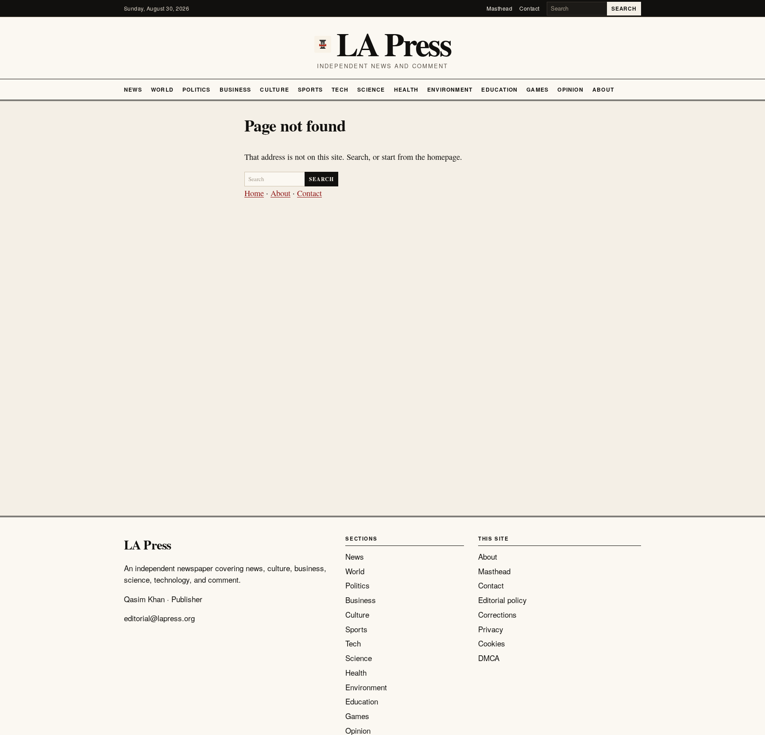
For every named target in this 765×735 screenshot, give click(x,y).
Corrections (497, 614)
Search (623, 8)
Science (371, 89)
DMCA (488, 657)
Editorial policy (502, 599)
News (133, 89)
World (162, 89)
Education (499, 89)
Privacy (490, 628)
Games (537, 89)
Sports (310, 89)
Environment (449, 89)
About (603, 89)
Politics (196, 89)
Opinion (570, 89)
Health (406, 89)
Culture (274, 89)
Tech (340, 89)
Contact (529, 8)
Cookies (491, 643)
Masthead (499, 8)
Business (235, 89)
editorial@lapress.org (159, 617)
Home (254, 193)
